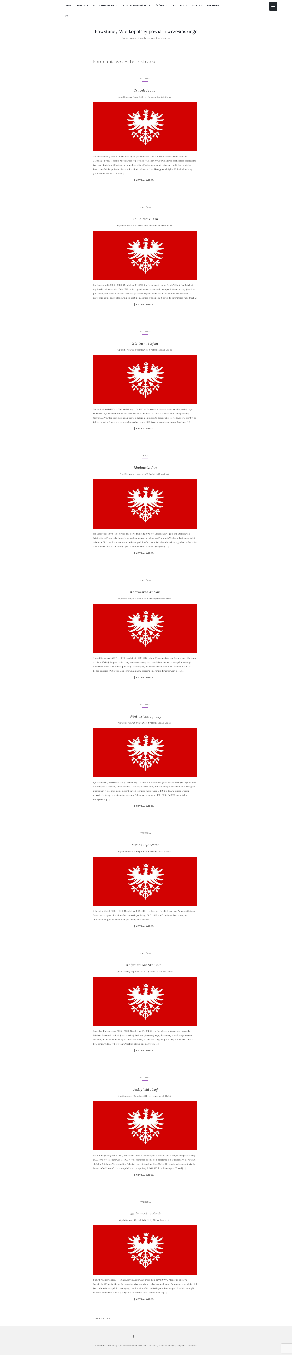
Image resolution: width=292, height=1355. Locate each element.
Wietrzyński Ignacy (145, 716)
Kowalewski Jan (145, 219)
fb (66, 16)
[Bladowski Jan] (145, 504)
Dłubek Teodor (145, 90)
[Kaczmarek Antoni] (145, 628)
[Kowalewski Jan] (145, 255)
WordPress (192, 1345)
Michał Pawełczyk (160, 474)
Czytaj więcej (145, 180)
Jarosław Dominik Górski (159, 97)
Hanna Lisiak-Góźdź (162, 225)
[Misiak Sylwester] (145, 881)
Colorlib (167, 1345)
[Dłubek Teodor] (145, 126)
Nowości (82, 5)
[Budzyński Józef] (145, 1125)
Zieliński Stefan (145, 343)
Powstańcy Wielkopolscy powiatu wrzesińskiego (146, 31)
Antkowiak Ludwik (145, 1213)
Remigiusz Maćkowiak (160, 598)
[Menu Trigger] (273, 6)
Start (69, 5)
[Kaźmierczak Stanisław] (145, 1001)
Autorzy (178, 5)
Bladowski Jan (145, 467)
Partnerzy (214, 5)
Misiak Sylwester (145, 845)
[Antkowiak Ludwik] (145, 1250)
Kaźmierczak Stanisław (145, 965)
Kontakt (197, 5)
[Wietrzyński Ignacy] (145, 752)
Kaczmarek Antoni (145, 592)
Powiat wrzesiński (135, 5)
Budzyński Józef (145, 1089)
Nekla (145, 456)
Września (145, 78)
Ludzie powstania (103, 5)
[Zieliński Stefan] (145, 379)
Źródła (160, 5)
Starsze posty (101, 1318)
